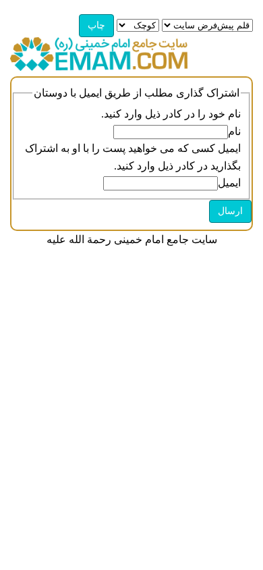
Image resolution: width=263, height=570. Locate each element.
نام (234, 131)
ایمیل (229, 182)
